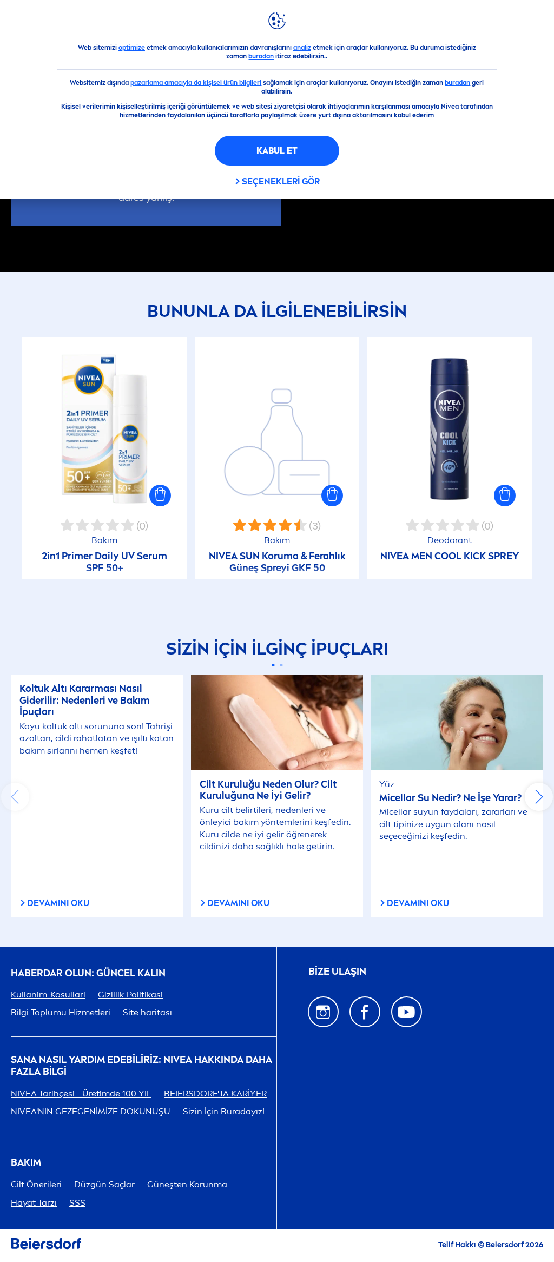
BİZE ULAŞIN (337, 971)
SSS (77, 1203)
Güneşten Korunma (187, 1184)
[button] (160, 495)
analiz (302, 47)
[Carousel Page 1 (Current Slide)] (273, 665)
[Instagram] (323, 1011)
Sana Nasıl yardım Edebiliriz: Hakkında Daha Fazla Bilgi (141, 1066)
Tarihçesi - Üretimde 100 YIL (81, 1093)
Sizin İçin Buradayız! (224, 1111)
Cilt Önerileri (36, 1184)
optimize (131, 47)
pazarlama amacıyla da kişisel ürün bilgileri (195, 83)
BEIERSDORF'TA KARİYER (215, 1093)
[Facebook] (364, 1011)
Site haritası (147, 1012)
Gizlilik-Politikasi (130, 994)
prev (15, 797)
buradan (261, 56)
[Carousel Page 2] (281, 665)
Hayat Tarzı (34, 1203)
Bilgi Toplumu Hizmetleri (60, 1012)
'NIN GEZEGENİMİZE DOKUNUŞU (90, 1111)
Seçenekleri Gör (281, 181)
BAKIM (26, 1162)
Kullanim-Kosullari (48, 994)
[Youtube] (406, 1011)
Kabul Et (277, 151)
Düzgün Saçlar (104, 1184)
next (539, 797)
